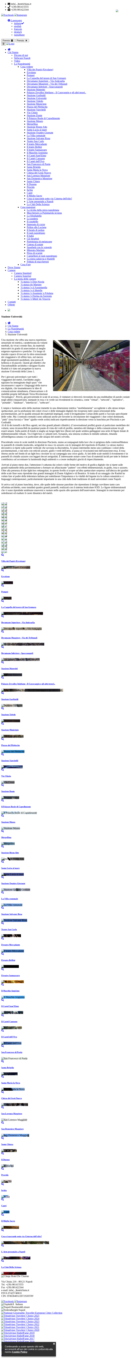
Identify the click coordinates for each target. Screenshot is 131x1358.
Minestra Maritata (36, 250)
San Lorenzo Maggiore (38, 175)
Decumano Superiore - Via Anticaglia (46, 81)
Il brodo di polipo (35, 230)
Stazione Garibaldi (36, 95)
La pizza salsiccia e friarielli (41, 258)
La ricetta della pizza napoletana (43, 210)
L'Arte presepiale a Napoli (40, 201)
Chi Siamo (13, 52)
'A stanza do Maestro (31, 284)
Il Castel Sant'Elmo (36, 155)
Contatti (12, 301)
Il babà (30, 235)
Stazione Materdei (36, 89)
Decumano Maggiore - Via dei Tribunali (47, 84)
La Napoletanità (22, 63)
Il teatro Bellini (34, 147)
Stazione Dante (34, 115)
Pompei (31, 75)
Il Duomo (32, 184)
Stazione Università (36, 98)
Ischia (30, 190)
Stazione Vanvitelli (36, 109)
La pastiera (32, 218)
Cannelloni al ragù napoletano (42, 256)
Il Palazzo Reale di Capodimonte (43, 118)
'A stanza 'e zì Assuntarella (33, 287)
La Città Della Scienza (38, 204)
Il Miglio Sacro (34, 195)
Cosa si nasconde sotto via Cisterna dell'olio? (49, 198)
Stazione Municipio (36, 104)
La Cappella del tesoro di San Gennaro (46, 78)
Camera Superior (22, 276)
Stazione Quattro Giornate (40, 132)
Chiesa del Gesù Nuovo (39, 172)
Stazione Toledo (35, 101)
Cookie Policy (19, 1352)
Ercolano (31, 72)
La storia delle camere (25, 278)
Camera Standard (22, 273)
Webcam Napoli (22, 58)
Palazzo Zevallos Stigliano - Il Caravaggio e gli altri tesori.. (56, 92)
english (17, 26)
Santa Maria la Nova (37, 170)
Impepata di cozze (36, 224)
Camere (11, 270)
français (18, 29)
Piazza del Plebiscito (37, 106)
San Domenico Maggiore (39, 178)
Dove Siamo (14, 267)
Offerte (11, 304)
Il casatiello (32, 221)
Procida (31, 187)
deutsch (18, 32)
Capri (29, 192)
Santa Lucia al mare (37, 129)
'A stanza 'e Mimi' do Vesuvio (35, 299)
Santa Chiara (33, 181)
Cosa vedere (26, 66)
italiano (17, 23)
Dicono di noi (21, 55)
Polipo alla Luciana (36, 227)
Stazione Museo (35, 121)
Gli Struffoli (33, 238)
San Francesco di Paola (38, 164)
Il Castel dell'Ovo (35, 161)
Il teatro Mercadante (37, 144)
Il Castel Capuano (36, 158)
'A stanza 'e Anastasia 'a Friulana (36, 293)
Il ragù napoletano (36, 233)
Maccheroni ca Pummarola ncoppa (44, 213)
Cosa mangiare (27, 207)
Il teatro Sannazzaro (37, 149)
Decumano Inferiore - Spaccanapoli (45, 86)
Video (17, 61)
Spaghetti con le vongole (39, 247)
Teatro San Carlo (35, 141)
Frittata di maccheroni (38, 261)
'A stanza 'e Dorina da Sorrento (36, 296)
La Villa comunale (36, 135)
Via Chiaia (32, 112)
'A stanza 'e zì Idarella (31, 290)
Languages (16, 20)
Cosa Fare (25, 264)
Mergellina (32, 124)
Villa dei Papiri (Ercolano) (40, 69)
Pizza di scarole (34, 253)
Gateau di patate (35, 244)
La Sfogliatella (34, 215)
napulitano (19, 34)
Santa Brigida (34, 167)
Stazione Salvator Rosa (38, 138)
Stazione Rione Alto (37, 127)
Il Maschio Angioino (37, 152)
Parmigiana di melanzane (39, 241)
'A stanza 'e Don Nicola (32, 281)
